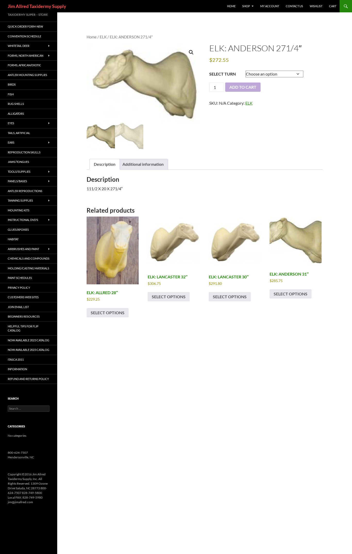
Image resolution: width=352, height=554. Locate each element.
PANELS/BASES (17, 181)
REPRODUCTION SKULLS (24, 152)
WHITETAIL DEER (18, 45)
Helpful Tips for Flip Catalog (23, 328)
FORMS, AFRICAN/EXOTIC (24, 65)
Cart (332, 6)
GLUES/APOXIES (18, 229)
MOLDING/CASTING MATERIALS (28, 268)
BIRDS (12, 84)
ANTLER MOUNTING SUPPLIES (27, 75)
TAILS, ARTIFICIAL (19, 133)
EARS (11, 142)
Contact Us (294, 6)
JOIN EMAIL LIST (18, 307)
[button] (191, 52)
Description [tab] (104, 164)
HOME (231, 6)
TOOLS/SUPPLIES (19, 171)
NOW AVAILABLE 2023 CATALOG (28, 340)
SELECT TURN (222, 73)
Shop (246, 6)
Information (17, 369)
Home (92, 37)
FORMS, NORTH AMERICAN (25, 55)
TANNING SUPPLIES (20, 200)
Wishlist (316, 6)
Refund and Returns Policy (28, 379)
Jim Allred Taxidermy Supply (37, 6)
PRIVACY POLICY (19, 287)
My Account (269, 6)
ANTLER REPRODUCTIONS (25, 191)
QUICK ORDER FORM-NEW (25, 26)
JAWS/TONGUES (18, 161)
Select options (107, 312)
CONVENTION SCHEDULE (24, 36)
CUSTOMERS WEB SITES (23, 297)
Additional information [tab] (143, 164)
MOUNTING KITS (18, 210)
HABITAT (13, 239)
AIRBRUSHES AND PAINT (23, 249)
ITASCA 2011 (16, 359)
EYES (11, 123)
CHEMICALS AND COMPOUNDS (28, 258)
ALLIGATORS (16, 113)
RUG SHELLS (16, 103)
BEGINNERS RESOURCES (24, 316)
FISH (11, 94)
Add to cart (242, 87)
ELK (103, 37)
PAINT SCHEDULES (20, 277)
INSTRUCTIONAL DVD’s (23, 219)
